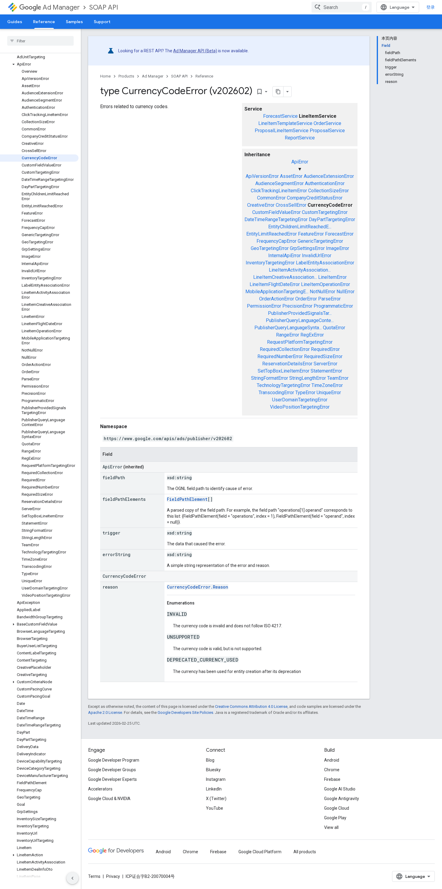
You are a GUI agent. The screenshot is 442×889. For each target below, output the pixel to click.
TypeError (305, 392)
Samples (74, 21)
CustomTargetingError (325, 212)
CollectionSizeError (328, 190)
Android (331, 760)
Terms (94, 876)
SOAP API (103, 7)
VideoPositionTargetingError (300, 407)
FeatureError (311, 234)
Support (102, 21)
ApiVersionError (262, 176)
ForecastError (339, 234)
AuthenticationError (325, 183)
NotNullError (322, 291)
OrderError (306, 299)
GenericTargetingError (320, 241)
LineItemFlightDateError (275, 284)
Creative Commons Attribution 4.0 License (251, 706)
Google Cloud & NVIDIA (109, 798)
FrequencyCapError (276, 241)
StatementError (326, 371)
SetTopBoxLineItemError (283, 371)
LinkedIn (214, 789)
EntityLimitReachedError (271, 234)
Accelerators (100, 789)
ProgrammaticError (333, 306)
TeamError (337, 378)
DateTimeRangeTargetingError (276, 219)
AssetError (291, 176)
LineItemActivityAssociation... (300, 270)
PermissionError (264, 306)
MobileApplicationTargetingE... (276, 291)
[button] (39, 64)
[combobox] (342, 7)
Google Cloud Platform (259, 851)
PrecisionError (297, 306)
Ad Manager (61, 7)
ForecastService (280, 116)
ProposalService (327, 130)
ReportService (300, 138)
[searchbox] (40, 41)
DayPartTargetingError (332, 219)
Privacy (113, 876)
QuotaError (334, 327)
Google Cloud (336, 808)
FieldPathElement (187, 499)
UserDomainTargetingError (299, 400)
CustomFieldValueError (276, 212)
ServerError (325, 364)
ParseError (329, 299)
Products (126, 76)
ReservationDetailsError (287, 364)
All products (304, 851)
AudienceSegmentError (279, 183)
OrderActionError (276, 299)
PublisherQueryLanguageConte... (300, 320)
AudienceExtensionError (329, 176)
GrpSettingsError (307, 248)
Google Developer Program (113, 760)
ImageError (337, 248)
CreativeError (261, 205)
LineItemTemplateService (285, 123)
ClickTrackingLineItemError (279, 190)
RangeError (287, 335)
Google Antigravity (341, 798)
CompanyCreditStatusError (314, 198)
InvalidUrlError (316, 255)
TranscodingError (276, 392)
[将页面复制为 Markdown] (278, 92)
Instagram (216, 779)
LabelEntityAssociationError (325, 263)
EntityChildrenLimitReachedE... (299, 227)
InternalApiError (284, 255)
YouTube (214, 808)
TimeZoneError (327, 385)
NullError (345, 291)
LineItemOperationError (325, 284)
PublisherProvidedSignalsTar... (300, 313)
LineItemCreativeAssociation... (285, 277)
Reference (44, 21)
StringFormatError (269, 378)
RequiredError (325, 349)
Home (105, 76)
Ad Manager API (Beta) (195, 50)
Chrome (331, 769)
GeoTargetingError (270, 248)
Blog (210, 760)
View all (331, 827)
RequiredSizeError (323, 356)
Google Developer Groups (112, 769)
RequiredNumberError (280, 356)
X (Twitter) (216, 798)
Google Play (335, 817)
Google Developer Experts (112, 779)
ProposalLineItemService (281, 130)
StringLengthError (307, 378)
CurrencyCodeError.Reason (197, 587)
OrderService (327, 123)
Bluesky (213, 769)
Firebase (332, 779)
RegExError (312, 335)
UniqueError (329, 392)
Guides (14, 21)
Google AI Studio (339, 789)
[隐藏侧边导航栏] (72, 878)
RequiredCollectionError (285, 349)
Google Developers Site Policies (185, 712)
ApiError (299, 162)
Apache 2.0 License (105, 712)
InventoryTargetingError (270, 263)
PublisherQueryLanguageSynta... (288, 327)
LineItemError (332, 277)
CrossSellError (291, 205)
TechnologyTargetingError (283, 385)
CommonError (271, 198)
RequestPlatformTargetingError (300, 342)
